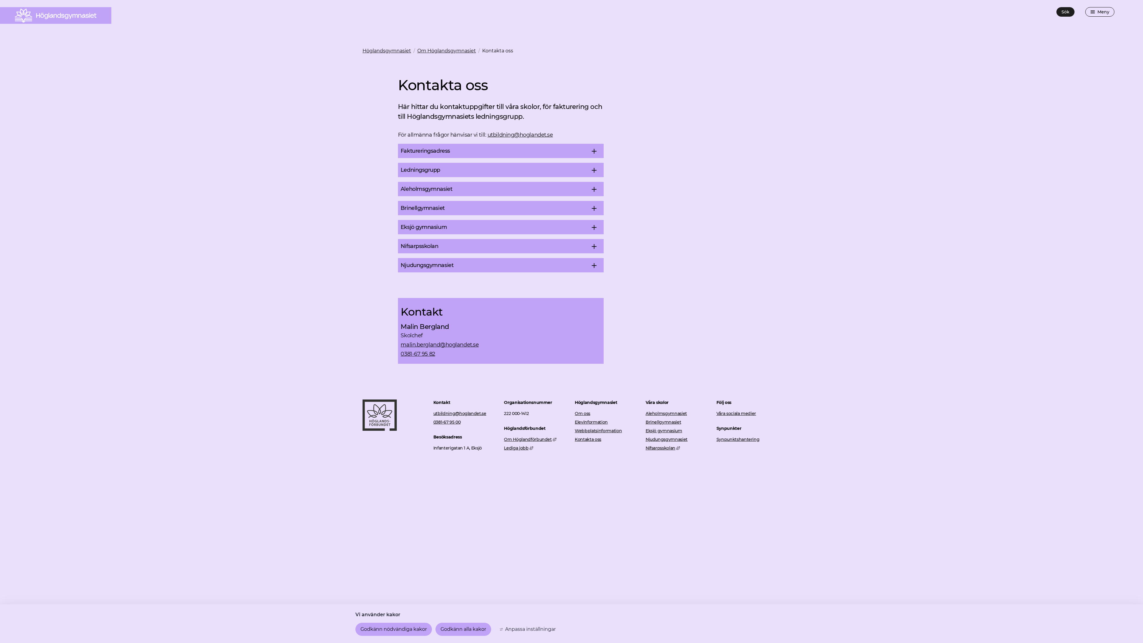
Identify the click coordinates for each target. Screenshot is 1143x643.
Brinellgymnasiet (663, 422)
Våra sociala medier (736, 413)
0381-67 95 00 (446, 422)
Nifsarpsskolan (663, 448)
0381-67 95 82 (418, 354)
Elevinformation (591, 422)
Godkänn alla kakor (463, 629)
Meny (1103, 12)
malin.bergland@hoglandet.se (440, 344)
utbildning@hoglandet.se (520, 135)
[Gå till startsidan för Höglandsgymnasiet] (380, 429)
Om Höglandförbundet (530, 439)
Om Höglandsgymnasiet (446, 51)
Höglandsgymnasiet (387, 51)
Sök (1065, 12)
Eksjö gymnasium (664, 430)
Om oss (582, 413)
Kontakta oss (588, 439)
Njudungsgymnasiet (667, 439)
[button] (501, 151)
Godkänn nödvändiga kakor (393, 629)
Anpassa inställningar (530, 629)
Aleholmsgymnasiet (666, 413)
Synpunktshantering (738, 439)
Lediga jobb (518, 448)
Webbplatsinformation (598, 430)
